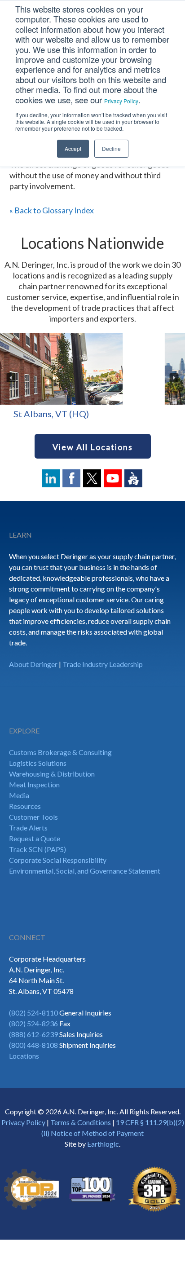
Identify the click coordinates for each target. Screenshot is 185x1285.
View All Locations (93, 447)
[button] (11, 377)
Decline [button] (111, 148)
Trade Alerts (28, 827)
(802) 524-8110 (33, 1012)
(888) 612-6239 (33, 1034)
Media (19, 795)
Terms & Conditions (80, 1122)
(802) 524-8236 (33, 1023)
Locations (24, 1055)
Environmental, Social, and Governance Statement (84, 870)
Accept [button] (73, 148)
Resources (25, 806)
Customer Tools (33, 817)
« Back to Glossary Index (51, 210)
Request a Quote (34, 838)
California (104, 413)
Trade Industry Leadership (102, 664)
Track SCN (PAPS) (37, 849)
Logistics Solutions (37, 763)
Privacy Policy (121, 101)
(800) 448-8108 (33, 1045)
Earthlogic (103, 1143)
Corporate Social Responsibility (57, 860)
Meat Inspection (34, 784)
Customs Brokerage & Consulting (60, 752)
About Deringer (33, 664)
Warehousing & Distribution (52, 773)
